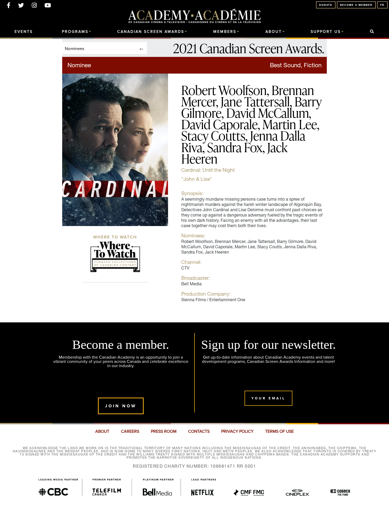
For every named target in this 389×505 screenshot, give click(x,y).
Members (224, 32)
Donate (325, 4)
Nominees (74, 48)
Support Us (326, 32)
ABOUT (102, 431)
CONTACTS (199, 431)
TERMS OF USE (279, 431)
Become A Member (356, 4)
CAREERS (130, 431)
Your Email (268, 398)
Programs (75, 32)
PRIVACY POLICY (237, 431)
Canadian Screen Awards (150, 32)
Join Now (121, 406)
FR (382, 4)
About (273, 32)
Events (24, 32)
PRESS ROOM (164, 431)
